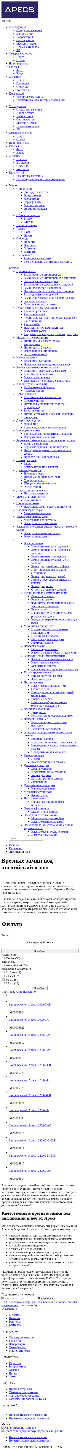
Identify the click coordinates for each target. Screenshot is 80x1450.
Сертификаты (25, 40)
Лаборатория (24, 36)
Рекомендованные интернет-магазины (40, 99)
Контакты (22, 90)
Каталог (14, 267)
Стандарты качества (29, 30)
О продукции (17, 27)
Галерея (14, 66)
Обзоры (14, 1369)
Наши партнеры (19, 63)
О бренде (15, 76)
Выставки (22, 83)
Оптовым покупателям (23, 1392)
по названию (27, 991)
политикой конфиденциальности (30, 1302)
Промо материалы (27, 46)
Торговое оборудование (24, 1395)
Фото (19, 70)
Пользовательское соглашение (28, 1414)
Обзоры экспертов (20, 53)
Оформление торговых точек (27, 1398)
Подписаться (45, 1298)
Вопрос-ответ (25, 33)
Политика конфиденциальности (29, 1418)
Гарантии (15, 1340)
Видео (20, 56)
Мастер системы (26, 43)
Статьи (20, 60)
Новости (21, 80)
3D (18, 50)
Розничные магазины (30, 96)
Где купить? (16, 93)
